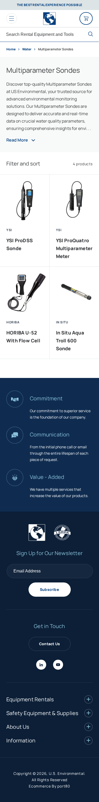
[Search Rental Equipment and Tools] (91, 34)
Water (27, 49)
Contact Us (49, 643)
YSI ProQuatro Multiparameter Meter (74, 248)
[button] (11, 18)
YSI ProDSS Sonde (19, 244)
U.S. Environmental (66, 773)
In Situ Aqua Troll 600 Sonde (70, 340)
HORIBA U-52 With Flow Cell (23, 336)
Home (11, 49)
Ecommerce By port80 (49, 786)
